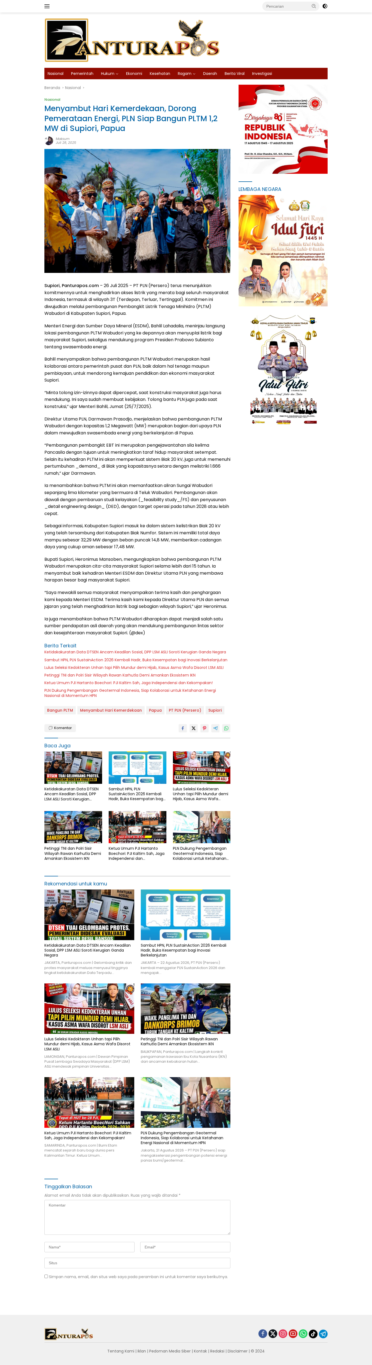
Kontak (200, 1351)
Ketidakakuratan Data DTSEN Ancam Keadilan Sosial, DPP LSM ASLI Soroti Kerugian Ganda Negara (135, 652)
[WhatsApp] (303, 1334)
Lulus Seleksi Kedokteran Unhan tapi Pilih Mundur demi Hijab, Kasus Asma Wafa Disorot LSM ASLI (134, 667)
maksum (62, 138)
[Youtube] (293, 1334)
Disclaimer (238, 1351)
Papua (155, 710)
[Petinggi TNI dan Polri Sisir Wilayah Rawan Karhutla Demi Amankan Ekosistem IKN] (73, 827)
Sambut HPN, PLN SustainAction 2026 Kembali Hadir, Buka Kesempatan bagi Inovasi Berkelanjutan (135, 659)
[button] (314, 6)
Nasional (55, 73)
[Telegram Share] (215, 728)
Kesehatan (160, 73)
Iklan (142, 1351)
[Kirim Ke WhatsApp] (226, 728)
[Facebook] (262, 1334)
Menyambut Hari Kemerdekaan (111, 710)
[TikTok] (313, 1334)
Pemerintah (82, 73)
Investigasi (262, 73)
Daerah (210, 73)
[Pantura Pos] (132, 39)
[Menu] (48, 6)
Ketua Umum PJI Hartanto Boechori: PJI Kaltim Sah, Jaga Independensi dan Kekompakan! (128, 682)
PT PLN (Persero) (185, 710)
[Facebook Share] (183, 728)
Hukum (107, 73)
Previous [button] (305, 295)
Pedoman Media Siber (170, 1351)
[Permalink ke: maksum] (48, 140)
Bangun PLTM (60, 710)
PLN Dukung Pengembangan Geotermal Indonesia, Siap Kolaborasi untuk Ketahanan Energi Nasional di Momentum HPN (130, 693)
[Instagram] (283, 1334)
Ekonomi (134, 73)
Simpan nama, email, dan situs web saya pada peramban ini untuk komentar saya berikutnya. (138, 1276)
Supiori (215, 710)
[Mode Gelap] (325, 6)
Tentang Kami (120, 1351)
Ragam (184, 73)
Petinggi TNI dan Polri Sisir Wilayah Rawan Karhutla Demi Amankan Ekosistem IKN (120, 675)
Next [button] (316, 295)
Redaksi (217, 1351)
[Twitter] (273, 1334)
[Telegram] (323, 1334)
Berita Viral (235, 73)
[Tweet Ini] (194, 728)
